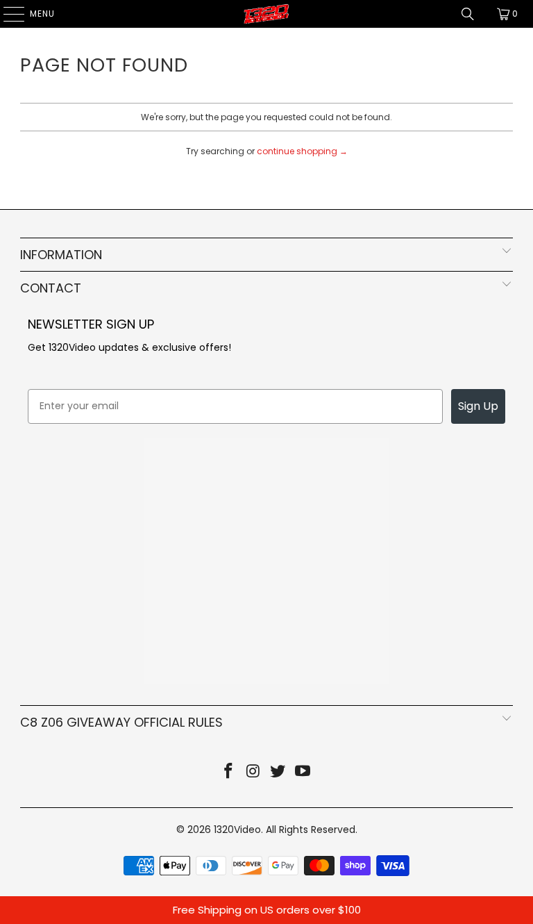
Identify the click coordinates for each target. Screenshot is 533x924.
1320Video (237, 829)
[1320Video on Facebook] (229, 772)
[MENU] (7, 14)
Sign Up (478, 406)
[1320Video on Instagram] (253, 772)
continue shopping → (302, 151)
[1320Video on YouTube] (303, 772)
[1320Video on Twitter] (278, 772)
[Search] (468, 14)
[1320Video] (266, 14)
